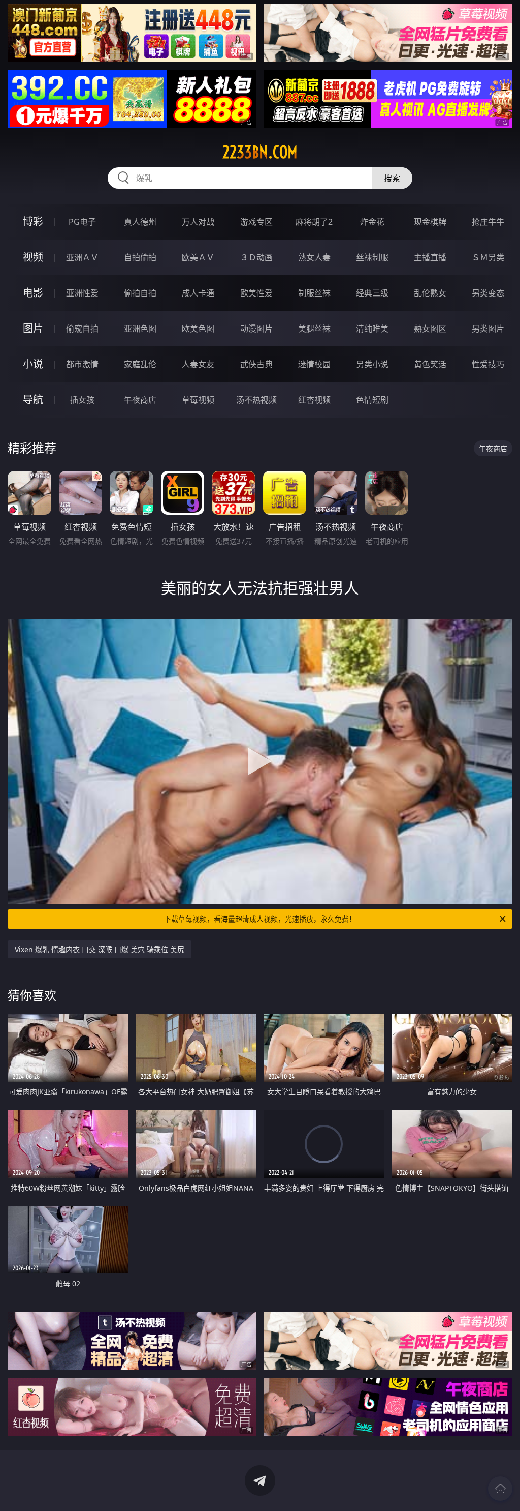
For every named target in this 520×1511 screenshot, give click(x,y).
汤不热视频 (256, 399)
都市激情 (82, 364)
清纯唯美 (372, 328)
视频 (33, 257)
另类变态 (488, 293)
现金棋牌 (430, 221)
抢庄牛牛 (488, 221)
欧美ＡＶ (198, 257)
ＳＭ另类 (488, 257)
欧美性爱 (256, 293)
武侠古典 (256, 364)
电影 (33, 293)
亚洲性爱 (82, 293)
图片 (33, 328)
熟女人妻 (314, 257)
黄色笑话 (430, 364)
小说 (33, 364)
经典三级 (372, 293)
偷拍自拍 (140, 293)
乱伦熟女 (430, 293)
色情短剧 (372, 399)
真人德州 (140, 221)
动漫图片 (256, 328)
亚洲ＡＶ (82, 257)
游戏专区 (256, 221)
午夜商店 (140, 399)
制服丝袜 (314, 293)
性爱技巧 (488, 364)
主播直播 (430, 257)
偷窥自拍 (82, 328)
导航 (33, 399)
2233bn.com (260, 152)
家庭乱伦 (140, 364)
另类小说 (372, 364)
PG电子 (82, 221)
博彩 (33, 221)
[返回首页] (500, 1488)
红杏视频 (314, 399)
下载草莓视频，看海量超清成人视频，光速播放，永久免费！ (260, 919)
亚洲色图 (140, 328)
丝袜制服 (372, 257)
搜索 (392, 178)
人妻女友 (198, 364)
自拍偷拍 (140, 257)
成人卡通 (198, 293)
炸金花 (372, 221)
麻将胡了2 (314, 221)
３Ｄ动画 (256, 257)
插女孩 (82, 399)
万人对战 (198, 221)
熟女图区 (430, 328)
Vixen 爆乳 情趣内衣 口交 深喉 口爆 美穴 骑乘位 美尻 (99, 949)
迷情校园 (314, 364)
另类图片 (488, 328)
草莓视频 (198, 399)
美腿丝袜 (314, 328)
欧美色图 (198, 328)
